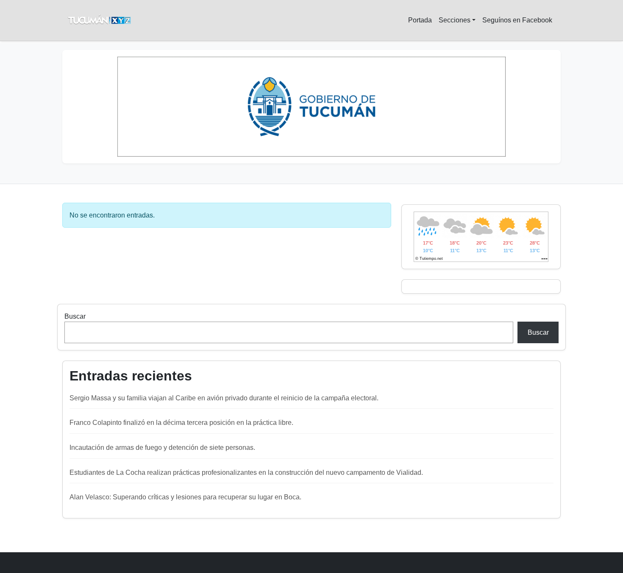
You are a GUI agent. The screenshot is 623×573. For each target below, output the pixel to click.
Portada (420, 20)
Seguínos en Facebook (517, 20)
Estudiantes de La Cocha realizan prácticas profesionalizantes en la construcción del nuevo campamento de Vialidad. (246, 472)
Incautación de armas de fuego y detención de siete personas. (162, 447)
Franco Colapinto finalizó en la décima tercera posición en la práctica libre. (181, 422)
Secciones (454, 20)
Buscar (75, 316)
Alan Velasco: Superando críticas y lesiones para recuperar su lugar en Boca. (185, 497)
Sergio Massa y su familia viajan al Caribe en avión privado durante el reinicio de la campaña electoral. (224, 398)
